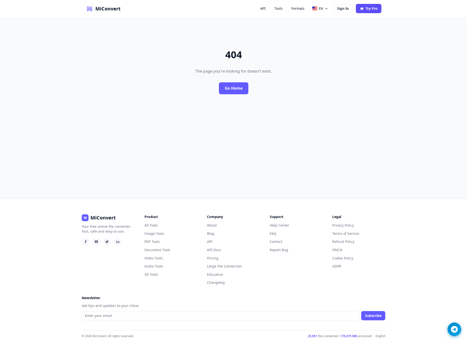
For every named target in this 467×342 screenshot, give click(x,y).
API (263, 8)
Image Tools (154, 233)
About (212, 225)
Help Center (279, 225)
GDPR (336, 266)
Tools (278, 8)
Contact (276, 241)
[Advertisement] (233, 146)
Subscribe (373, 315)
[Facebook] (86, 242)
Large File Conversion (224, 266)
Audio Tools (153, 266)
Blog (210, 233)
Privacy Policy (343, 225)
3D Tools (151, 274)
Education (215, 274)
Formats (298, 8)
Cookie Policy (342, 258)
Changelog (216, 282)
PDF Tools (152, 241)
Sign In (343, 8)
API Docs (214, 249)
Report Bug (279, 249)
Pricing (212, 258)
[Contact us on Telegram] (454, 329)
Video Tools (153, 258)
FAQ (273, 233)
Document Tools (157, 249)
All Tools (151, 225)
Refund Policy (343, 241)
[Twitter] (107, 242)
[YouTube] (96, 242)
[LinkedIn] (118, 242)
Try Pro (371, 8)
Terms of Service (345, 233)
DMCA (337, 249)
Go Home (233, 88)
